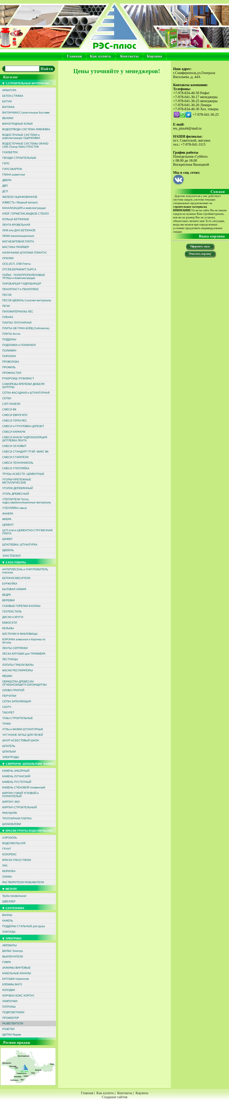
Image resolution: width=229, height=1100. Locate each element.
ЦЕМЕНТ (8, 524)
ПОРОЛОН (9, 356)
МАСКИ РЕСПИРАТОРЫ (17, 670)
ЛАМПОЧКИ (9, 1001)
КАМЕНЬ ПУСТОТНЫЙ (16, 782)
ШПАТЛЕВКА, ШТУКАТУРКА (19, 544)
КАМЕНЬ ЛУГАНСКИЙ (16, 776)
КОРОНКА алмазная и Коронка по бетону (23, 641)
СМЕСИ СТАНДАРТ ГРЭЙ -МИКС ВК (25, 451)
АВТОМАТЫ (9, 945)
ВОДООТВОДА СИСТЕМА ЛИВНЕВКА (26, 129)
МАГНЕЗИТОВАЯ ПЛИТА (18, 241)
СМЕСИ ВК (9, 409)
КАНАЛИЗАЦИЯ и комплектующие (24, 208)
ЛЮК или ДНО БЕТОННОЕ (19, 230)
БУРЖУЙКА (9, 583)
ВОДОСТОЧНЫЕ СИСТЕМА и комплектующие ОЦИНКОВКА (21, 136)
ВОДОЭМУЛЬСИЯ (13, 843)
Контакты (124, 1093)
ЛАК (4, 865)
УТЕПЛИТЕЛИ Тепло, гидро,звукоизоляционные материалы (26, 501)
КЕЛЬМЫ (8, 628)
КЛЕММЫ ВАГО (12, 984)
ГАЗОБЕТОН (10, 152)
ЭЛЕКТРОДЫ (10, 757)
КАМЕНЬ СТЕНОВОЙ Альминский (23, 787)
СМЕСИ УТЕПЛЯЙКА (15, 468)
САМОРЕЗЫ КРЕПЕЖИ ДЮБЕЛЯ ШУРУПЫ (23, 386)
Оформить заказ (200, 246)
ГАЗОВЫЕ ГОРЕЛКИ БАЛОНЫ (21, 606)
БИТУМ (7, 101)
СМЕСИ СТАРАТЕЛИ (15, 457)
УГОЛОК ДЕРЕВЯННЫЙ (17, 488)
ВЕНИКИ (7, 118)
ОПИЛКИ (8, 258)
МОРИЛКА (8, 871)
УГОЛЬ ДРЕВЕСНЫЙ (15, 493)
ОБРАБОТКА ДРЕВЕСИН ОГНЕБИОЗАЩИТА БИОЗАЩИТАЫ (24, 683)
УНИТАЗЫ (8, 931)
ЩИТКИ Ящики (11, 1034)
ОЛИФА (7, 876)
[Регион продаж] (28, 1087)
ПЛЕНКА (7, 317)
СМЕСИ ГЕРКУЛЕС (14, 420)
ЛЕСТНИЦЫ (10, 659)
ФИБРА (6, 519)
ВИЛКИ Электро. (12, 951)
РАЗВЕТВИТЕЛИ (12, 1023)
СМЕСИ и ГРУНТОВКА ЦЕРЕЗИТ (23, 426)
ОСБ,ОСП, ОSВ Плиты (16, 263)
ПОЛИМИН (9, 350)
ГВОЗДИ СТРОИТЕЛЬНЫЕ (19, 157)
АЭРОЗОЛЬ (9, 837)
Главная (87, 1093)
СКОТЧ (6, 707)
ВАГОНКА (8, 107)
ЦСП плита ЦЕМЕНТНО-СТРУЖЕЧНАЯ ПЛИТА (27, 532)
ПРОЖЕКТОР (10, 1017)
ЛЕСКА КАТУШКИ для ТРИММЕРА (23, 653)
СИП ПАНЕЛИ (11, 403)
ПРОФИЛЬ (9, 367)
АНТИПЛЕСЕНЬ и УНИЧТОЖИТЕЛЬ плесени (25, 571)
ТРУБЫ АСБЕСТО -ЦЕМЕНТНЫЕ (23, 474)
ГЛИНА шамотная (13, 174)
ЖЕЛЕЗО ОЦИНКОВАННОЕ (19, 196)
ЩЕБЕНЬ (8, 550)
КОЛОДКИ (8, 990)
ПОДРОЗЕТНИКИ (13, 1012)
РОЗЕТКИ (8, 1029)
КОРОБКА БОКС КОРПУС (18, 995)
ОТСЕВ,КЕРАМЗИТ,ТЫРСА (19, 269)
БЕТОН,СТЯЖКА (12, 95)
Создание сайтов (114, 1097)
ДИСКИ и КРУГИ (12, 617)
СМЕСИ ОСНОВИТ (14, 446)
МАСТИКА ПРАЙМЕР (15, 247)
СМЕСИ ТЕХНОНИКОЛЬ (17, 462)
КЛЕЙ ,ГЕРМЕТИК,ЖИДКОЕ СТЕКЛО (25, 213)
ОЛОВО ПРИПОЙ (13, 690)
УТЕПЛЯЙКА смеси (14, 508)
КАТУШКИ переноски (15, 978)
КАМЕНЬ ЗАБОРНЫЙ (16, 770)
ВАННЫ (7, 915)
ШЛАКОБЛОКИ (11, 824)
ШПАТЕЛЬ (8, 746)
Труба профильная (14, 895)
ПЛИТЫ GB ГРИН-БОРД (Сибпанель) (25, 328)
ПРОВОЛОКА (10, 361)
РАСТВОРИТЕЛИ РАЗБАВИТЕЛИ (23, 882)
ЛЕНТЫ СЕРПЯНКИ (15, 648)
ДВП (5, 185)
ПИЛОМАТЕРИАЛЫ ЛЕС (17, 311)
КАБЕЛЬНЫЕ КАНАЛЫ (16, 973)
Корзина (142, 1093)
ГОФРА (6, 962)
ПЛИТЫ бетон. (11, 333)
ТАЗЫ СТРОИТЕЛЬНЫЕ (17, 718)
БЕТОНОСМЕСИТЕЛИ (16, 578)
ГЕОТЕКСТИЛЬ (12, 611)
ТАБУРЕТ (8, 712)
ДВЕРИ (6, 180)
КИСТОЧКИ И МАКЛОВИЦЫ (20, 633)
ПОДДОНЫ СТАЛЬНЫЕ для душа (23, 926)
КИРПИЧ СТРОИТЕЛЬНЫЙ (19, 807)
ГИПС (6, 163)
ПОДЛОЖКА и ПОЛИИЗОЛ (19, 345)
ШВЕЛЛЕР (8, 901)
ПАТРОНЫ (9, 1006)
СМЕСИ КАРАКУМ (13, 431)
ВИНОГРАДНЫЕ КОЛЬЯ (17, 123)
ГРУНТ (6, 848)
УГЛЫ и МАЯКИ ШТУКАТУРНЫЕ (22, 729)
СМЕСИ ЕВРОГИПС (15, 415)
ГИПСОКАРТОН (12, 169)
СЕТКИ (6, 398)
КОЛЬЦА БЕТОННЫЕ (15, 219)
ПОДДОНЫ (9, 339)
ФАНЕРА (7, 513)
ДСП (5, 191)
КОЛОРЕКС (9, 854)
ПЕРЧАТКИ (9, 695)
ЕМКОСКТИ (9, 622)
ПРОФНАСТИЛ (11, 372)
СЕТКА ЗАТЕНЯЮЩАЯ (16, 701)
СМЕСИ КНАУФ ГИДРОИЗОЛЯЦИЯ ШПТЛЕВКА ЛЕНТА (24, 439)
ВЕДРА (6, 594)
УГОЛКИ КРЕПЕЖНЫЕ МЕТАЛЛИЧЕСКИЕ (16, 481)
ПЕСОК (7, 294)
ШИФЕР (7, 539)
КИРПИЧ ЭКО (11, 801)
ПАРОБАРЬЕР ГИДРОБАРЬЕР (21, 283)
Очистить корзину (200, 253)
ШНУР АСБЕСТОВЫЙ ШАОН (20, 740)
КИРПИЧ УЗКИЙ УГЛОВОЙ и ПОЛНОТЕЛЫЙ (20, 795)
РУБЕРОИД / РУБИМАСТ (18, 378)
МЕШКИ (7, 676)
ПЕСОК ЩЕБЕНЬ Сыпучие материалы (26, 300)
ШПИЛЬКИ (9, 751)
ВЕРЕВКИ (8, 600)
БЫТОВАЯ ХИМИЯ (14, 589)
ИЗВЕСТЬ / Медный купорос (20, 202)
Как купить (105, 1093)
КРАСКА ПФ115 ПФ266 (16, 860)
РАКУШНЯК (9, 813)
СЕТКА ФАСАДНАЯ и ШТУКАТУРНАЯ (26, 392)
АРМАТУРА (9, 90)
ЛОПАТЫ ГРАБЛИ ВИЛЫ (18, 664)
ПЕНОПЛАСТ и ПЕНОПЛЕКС (20, 289)
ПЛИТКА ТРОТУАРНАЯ (17, 322)
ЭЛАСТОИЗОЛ (11, 555)
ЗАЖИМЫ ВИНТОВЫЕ (16, 967)
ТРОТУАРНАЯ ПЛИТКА (17, 818)
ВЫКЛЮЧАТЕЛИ (12, 956)
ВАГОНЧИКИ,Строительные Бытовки (26, 112)
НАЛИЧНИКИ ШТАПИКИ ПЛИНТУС (24, 252)
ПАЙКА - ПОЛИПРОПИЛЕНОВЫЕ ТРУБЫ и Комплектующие (23, 276)
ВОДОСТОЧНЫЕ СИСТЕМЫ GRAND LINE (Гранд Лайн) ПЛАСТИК (25, 145)
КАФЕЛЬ (7, 920)
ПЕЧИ (6, 306)
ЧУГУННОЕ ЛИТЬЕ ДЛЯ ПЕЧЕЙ (22, 734)
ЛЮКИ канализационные (18, 236)
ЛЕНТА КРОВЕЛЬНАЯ (16, 224)
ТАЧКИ (6, 723)
